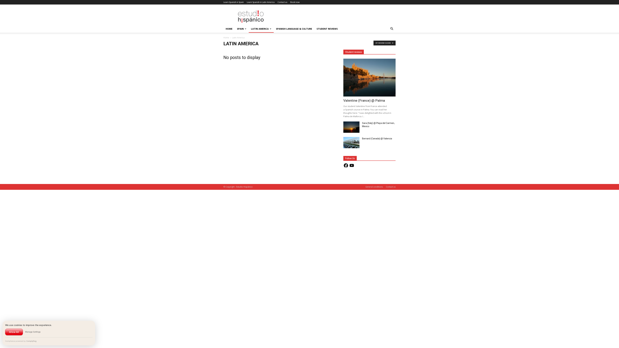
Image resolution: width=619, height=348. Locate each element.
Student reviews (327, 28)
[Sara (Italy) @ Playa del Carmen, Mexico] (351, 127)
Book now (295, 2)
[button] (392, 29)
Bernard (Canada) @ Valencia (377, 138)
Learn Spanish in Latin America (261, 2)
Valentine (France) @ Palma (364, 100)
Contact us (282, 2)
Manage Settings (32, 332)
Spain (240, 28)
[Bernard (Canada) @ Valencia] (351, 142)
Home (229, 28)
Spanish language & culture (294, 28)
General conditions (374, 186)
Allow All (14, 332)
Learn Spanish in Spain (233, 2)
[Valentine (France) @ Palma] (369, 78)
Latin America (260, 28)
